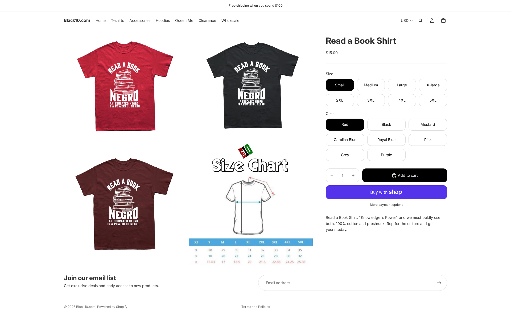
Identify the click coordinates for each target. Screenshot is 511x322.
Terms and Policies (255, 307)
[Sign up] (439, 282)
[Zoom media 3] (126, 205)
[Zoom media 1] (126, 86)
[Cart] (443, 20)
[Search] (420, 20)
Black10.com (86, 307)
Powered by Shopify (112, 307)
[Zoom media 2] (251, 86)
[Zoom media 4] (251, 205)
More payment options (386, 205)
